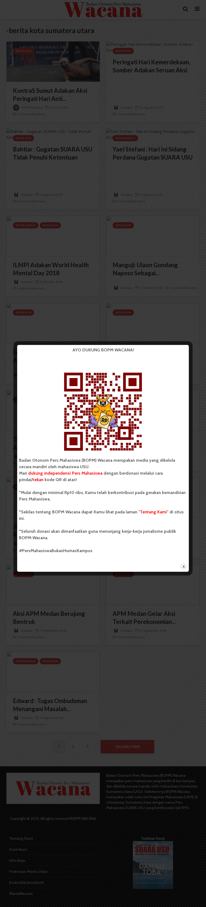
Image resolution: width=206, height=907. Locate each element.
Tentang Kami (153, 511)
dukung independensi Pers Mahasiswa (65, 473)
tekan (38, 479)
